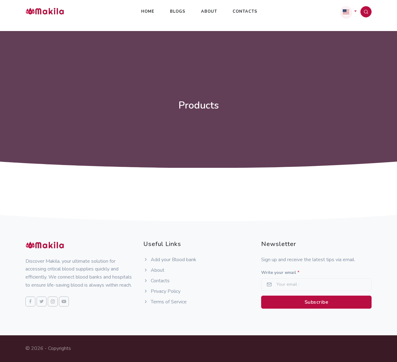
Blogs (177, 11)
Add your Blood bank (172, 259)
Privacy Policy (165, 291)
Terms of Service (168, 301)
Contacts (245, 11)
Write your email (280, 272)
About (209, 11)
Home (147, 11)
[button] (349, 11)
